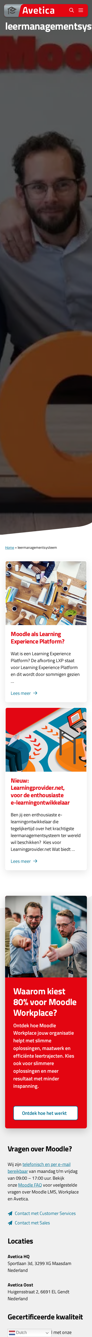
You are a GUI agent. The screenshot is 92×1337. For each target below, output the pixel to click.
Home (9, 547)
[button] (71, 10)
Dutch (21, 1332)
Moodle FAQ (30, 1184)
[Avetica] (31, 10)
